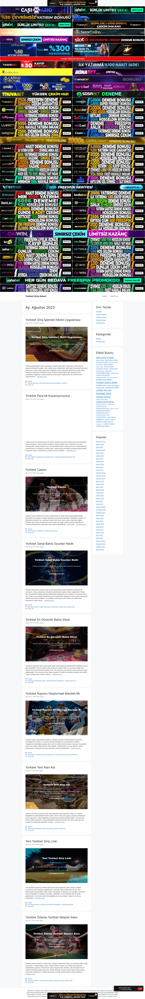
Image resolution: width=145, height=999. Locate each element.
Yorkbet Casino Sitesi (106, 382)
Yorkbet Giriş (114, 296)
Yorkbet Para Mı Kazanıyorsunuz (48, 395)
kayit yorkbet (108, 364)
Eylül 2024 (99, 470)
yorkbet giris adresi (32, 980)
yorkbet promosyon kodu (102, 415)
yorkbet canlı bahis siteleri (112, 377)
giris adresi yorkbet (102, 362)
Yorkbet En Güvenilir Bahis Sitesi (48, 619)
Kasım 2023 (100, 498)
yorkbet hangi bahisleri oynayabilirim (50, 904)
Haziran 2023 (100, 512)
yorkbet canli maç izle (103, 375)
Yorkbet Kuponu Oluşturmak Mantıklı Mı (53, 693)
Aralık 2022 (100, 530)
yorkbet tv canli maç (110, 419)
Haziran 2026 (100, 441)
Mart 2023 (99, 521)
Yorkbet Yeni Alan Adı (40, 767)
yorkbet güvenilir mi (101, 404)
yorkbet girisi (100, 387)
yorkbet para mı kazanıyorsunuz (45, 457)
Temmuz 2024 (101, 476)
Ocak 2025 (99, 459)
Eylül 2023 (99, 504)
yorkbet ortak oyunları (66, 980)
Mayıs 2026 (100, 444)
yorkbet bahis (108, 371)
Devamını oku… (42, 377)
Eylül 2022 (99, 538)
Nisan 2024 (100, 484)
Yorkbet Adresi (101, 320)
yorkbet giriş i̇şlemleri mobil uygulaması (50, 383)
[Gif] (72, 140)
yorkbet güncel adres (101, 399)
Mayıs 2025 (100, 453)
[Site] (36, 102)
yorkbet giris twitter (112, 387)
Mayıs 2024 (100, 481)
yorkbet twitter (99, 423)
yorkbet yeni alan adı (59, 828)
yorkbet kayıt (110, 404)
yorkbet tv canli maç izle (104, 421)
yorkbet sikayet (101, 417)
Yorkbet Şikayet (101, 314)
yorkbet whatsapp (109, 424)
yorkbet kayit (40, 530)
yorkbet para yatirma (67, 904)
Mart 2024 (99, 487)
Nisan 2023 (100, 518)
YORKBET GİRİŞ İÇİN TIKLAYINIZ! (73, 59)
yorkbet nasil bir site (102, 408)
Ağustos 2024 (100, 473)
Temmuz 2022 (101, 544)
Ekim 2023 (99, 501)
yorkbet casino (31, 530)
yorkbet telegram (111, 417)
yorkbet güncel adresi (105, 402)
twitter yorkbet (109, 366)
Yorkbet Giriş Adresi (36, 296)
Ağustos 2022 (100, 541)
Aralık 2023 (100, 495)
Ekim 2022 (99, 535)
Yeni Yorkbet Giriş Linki (41, 841)
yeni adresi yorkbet (102, 368)
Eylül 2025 (99, 447)
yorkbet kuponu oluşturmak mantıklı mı (67, 754)
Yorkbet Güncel (101, 317)
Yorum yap (30, 384)
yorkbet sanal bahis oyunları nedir (48, 606)
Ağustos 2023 (100, 507)
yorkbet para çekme (47, 828)
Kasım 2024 (100, 464)
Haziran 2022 (100, 547)
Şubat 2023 (100, 524)
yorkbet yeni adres (102, 426)
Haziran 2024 (100, 478)
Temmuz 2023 (101, 510)
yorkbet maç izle (101, 406)
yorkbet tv (64, 383)
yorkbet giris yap (103, 390)
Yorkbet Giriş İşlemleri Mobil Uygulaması (53, 320)
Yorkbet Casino (36, 469)
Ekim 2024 (99, 467)
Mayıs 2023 (100, 515)
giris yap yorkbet (113, 362)
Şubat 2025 (100, 456)
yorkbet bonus (31, 754)
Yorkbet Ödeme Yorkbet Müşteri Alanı (51, 917)
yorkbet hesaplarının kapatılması (55, 680)
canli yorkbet (100, 360)
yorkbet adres (113, 368)
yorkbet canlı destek (104, 380)
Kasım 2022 (100, 532)
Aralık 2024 (100, 461)
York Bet (99, 311)
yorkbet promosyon (70, 680)
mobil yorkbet (31, 457)
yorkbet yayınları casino (51, 530)
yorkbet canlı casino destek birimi (45, 754)
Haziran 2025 (100, 450)
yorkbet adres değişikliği (34, 828)
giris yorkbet (99, 364)
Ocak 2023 (99, 527)
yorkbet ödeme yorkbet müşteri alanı (49, 980)
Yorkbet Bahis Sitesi (103, 373)
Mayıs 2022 (100, 549)
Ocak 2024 (99, 493)
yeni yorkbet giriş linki (33, 904)
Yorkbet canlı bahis (32, 383)
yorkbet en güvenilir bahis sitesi (36, 680)
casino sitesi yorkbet (111, 360)
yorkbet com (101, 385)
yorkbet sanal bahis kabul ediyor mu (65, 457)
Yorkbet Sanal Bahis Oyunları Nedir (50, 543)
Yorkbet (104, 296)
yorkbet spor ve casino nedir (67, 606)
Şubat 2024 (100, 490)
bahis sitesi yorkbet (33, 606)
